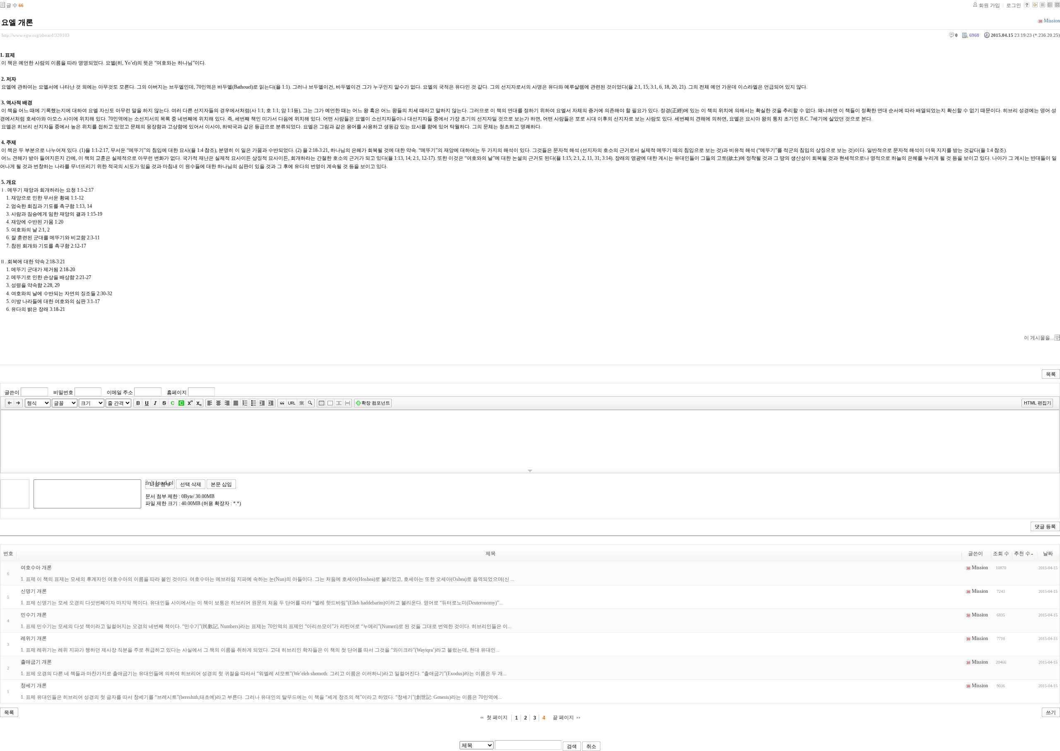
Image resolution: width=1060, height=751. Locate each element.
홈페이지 (177, 392)
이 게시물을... (1039, 338)
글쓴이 (12, 392)
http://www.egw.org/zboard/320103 (36, 35)
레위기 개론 (34, 638)
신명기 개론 (34, 591)
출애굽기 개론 (36, 662)
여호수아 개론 (36, 567)
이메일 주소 (120, 392)
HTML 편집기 (1037, 402)
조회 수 (1001, 553)
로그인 (1013, 5)
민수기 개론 (34, 615)
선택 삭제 (190, 484)
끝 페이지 (563, 717)
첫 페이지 (497, 717)
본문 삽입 (221, 484)
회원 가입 (989, 5)
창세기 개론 (34, 685)
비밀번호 (63, 392)
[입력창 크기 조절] (530, 471)
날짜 (1048, 553)
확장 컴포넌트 (375, 402)
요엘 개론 (17, 22)
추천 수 (1022, 553)
